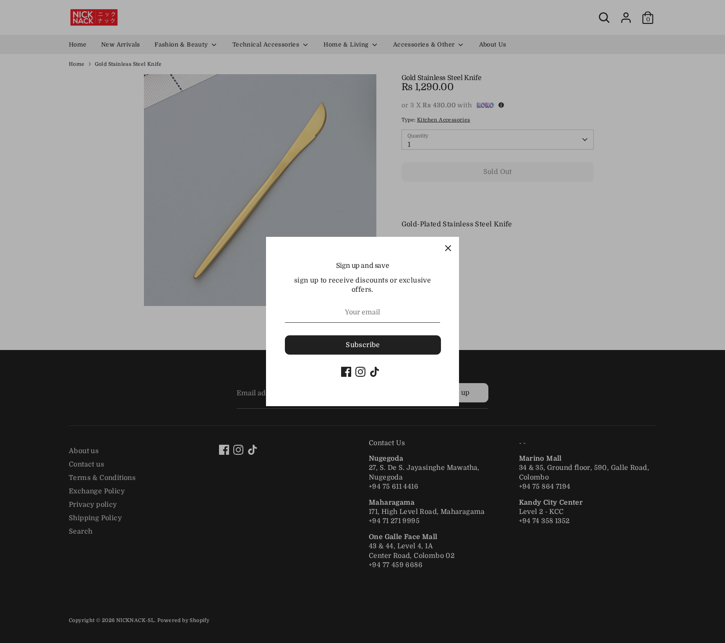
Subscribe (363, 345)
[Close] (448, 248)
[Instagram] (360, 372)
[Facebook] (346, 372)
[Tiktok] (375, 372)
